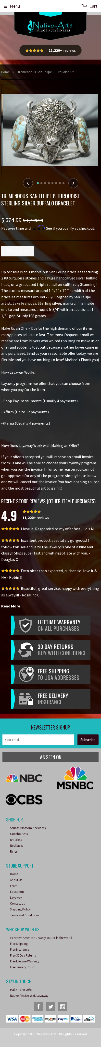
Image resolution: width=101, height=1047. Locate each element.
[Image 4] (49, 183)
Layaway (16, 898)
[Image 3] (45, 183)
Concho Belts (19, 834)
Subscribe (88, 739)
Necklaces (16, 846)
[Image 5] (52, 183)
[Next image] (73, 183)
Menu (15, 6)
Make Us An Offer (21, 990)
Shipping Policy (20, 909)
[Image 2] (41, 183)
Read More (10, 606)
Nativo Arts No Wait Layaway (29, 996)
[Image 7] (60, 183)
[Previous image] (28, 183)
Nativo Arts (48, 1034)
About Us (16, 880)
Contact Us (17, 903)
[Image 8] (63, 183)
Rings (13, 851)
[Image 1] (38, 183)
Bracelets (16, 840)
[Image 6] (56, 183)
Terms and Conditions (24, 915)
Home (5, 72)
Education (17, 892)
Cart (92, 6)
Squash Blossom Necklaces (28, 828)
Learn (13, 886)
